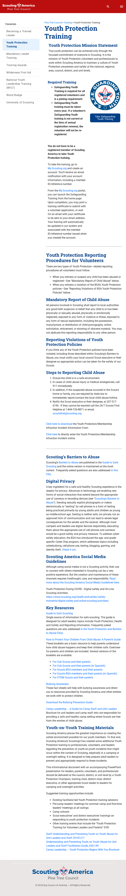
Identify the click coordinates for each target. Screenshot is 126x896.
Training (10, 24)
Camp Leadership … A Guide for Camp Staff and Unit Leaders (81, 708)
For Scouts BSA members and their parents (77, 669)
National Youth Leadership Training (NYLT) (18, 83)
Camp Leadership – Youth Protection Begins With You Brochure (82, 849)
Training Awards (16, 65)
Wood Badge (14, 95)
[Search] (108, 6)
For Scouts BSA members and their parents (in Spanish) (85, 673)
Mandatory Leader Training (17, 55)
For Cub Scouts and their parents (72, 661)
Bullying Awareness (57, 684)
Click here (51, 434)
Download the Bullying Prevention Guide (69, 702)
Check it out (69, 549)
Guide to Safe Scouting (59, 613)
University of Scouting (20, 102)
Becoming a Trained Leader (18, 33)
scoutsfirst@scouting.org (67, 413)
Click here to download (59, 423)
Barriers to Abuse (68, 462)
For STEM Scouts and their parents (73, 677)
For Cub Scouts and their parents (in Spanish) (79, 665)
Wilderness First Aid (18, 72)
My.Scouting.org (57, 168)
